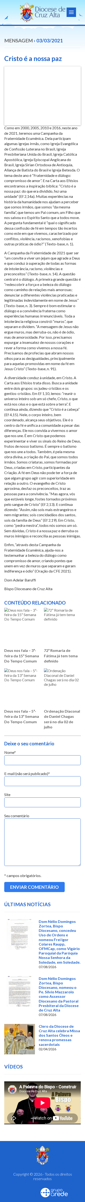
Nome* (10, 752)
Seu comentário (16, 815)
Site (7, 794)
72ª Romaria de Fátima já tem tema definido (61, 655)
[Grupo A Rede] (54, 1192)
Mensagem (18, 40)
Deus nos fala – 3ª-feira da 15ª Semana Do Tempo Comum (21, 655)
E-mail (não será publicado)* (27, 773)
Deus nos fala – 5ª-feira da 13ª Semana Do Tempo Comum (21, 716)
